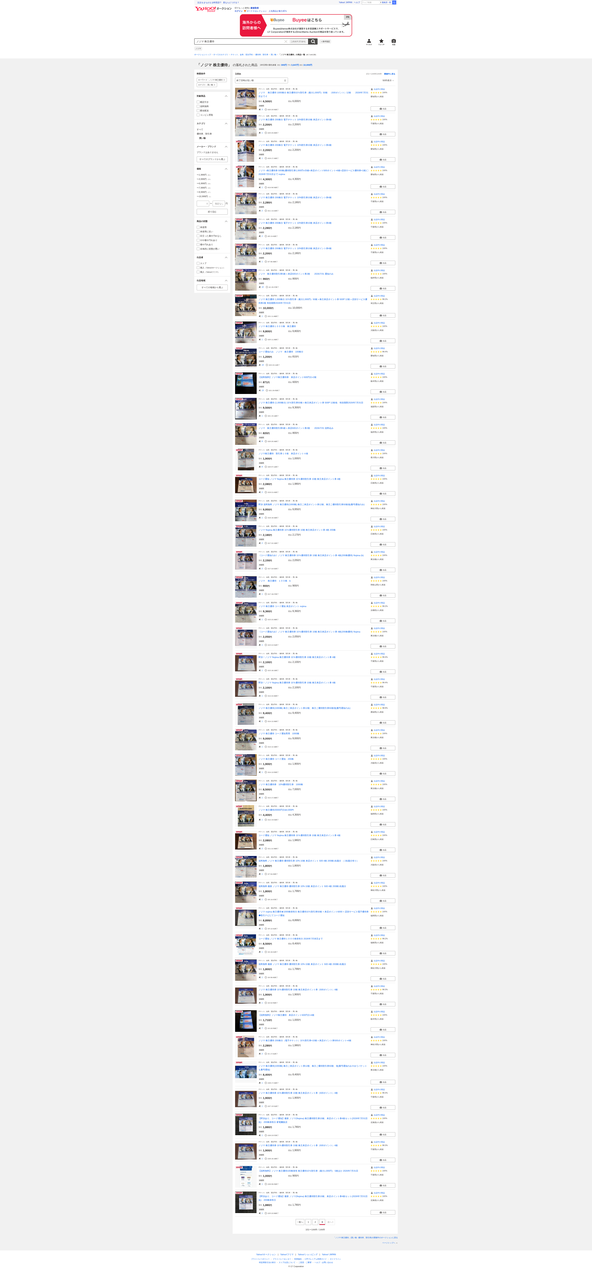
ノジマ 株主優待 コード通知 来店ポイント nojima (282, 606)
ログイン (239, 11)
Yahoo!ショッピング (308, 1254)
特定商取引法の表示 (267, 1262)
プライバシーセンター (282, 1259)
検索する (313, 41)
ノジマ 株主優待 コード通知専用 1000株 (279, 733)
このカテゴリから (298, 41)
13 (263, 390)
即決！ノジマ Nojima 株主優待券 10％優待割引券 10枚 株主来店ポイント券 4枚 (297, 657)
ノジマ (198, 49)
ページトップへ (388, 1243)
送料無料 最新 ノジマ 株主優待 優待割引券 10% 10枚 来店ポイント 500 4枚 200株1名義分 (302, 886)
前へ (301, 1222)
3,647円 (295, 65)
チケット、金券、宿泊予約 (242, 55)
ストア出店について (287, 1262)
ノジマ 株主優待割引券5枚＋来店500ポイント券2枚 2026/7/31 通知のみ (296, 274)
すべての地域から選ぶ (212, 287)
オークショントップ (202, 55)
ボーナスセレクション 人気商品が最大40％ (267, 11)
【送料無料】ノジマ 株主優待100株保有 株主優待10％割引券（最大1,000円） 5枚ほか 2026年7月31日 (309, 1171)
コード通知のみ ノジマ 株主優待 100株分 (281, 351)
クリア (286, 41)
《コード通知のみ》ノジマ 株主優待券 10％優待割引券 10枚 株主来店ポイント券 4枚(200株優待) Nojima (309, 631)
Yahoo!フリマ (287, 1254)
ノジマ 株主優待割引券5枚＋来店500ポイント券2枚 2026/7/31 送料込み (296, 428)
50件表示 (387, 80)
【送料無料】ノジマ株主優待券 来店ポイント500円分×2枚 (288, 377)
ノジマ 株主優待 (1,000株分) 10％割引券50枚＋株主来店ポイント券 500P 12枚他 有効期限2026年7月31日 (311, 402)
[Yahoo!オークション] (213, 7)
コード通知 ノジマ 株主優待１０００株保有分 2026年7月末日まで (292, 938)
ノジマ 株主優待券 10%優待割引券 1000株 (281, 784)
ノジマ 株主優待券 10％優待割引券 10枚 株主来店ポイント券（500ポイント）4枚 (298, 989)
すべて (200, 129)
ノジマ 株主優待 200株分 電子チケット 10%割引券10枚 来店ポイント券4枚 (295, 119)
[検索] (394, 2)
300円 (284, 65)
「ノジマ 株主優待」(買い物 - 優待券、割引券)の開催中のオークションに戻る (365, 1238)
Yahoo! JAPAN (345, 2)
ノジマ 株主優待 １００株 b (275, 581)
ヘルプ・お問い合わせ (323, 1262)
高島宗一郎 (386, 2)
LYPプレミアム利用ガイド (316, 1259)
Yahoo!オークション (266, 1254)
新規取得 (255, 8)
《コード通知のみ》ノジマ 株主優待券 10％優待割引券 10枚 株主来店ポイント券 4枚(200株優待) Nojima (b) (311, 555)
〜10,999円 (204, 196)
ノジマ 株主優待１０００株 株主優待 (277, 326)
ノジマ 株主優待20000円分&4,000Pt (276, 810)
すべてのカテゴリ (220, 55)
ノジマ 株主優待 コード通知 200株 (276, 759)
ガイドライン (335, 1259)
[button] (212, 96)
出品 (384, 109)
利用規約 (298, 1259)
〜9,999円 (204, 192)
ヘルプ (357, 2)
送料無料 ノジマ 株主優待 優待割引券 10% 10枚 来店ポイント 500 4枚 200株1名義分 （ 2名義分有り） (309, 861)
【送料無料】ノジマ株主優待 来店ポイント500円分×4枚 (286, 1015)
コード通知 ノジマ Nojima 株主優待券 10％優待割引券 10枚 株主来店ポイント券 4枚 (300, 479)
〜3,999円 (204, 179)
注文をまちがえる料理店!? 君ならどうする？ (218, 2)
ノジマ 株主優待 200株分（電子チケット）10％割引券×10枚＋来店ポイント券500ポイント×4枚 (305, 1040)
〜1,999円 (204, 175)
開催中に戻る (389, 74)
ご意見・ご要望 (304, 1262)
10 (263, 287)
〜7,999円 (204, 187)
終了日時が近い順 (245, 80)
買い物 (273, 55)
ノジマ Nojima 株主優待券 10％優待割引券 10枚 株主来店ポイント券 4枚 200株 (297, 530)
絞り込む (212, 211)
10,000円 (307, 65)
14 (263, 365)
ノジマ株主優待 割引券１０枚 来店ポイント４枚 (283, 453)
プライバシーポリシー (260, 1259)
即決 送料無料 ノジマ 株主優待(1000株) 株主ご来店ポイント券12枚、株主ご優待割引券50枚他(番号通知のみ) (312, 504)
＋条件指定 (325, 41)
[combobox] (242, 41)
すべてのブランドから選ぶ (212, 159)
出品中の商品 (379, 89)
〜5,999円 (204, 183)
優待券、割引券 (261, 55)
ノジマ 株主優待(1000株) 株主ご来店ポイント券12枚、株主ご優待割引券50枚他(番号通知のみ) (304, 708)
